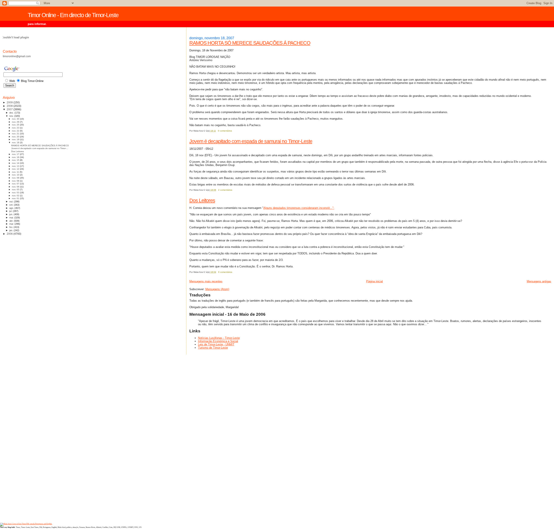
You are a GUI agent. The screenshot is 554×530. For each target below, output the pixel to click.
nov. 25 (16, 125)
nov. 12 (16, 169)
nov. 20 (16, 136)
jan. (11, 230)
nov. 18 (16, 142)
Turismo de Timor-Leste (213, 347)
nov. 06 (16, 186)
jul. (11, 211)
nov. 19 (16, 139)
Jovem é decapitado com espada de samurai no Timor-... (39, 148)
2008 (10, 105)
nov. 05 (16, 189)
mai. (11, 217)
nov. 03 (16, 192)
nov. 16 (16, 157)
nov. (11, 116)
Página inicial (374, 281)
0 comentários (225, 131)
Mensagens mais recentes (205, 281)
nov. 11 (16, 172)
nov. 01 (16, 198)
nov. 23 (16, 128)
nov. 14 (16, 163)
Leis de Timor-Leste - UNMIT (216, 344)
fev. (11, 227)
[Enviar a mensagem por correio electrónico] (233, 190)
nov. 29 (16, 122)
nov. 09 (16, 178)
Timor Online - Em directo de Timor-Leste (73, 15)
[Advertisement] (20, 307)
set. (11, 204)
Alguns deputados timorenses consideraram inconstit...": (298, 208)
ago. (11, 208)
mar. (11, 224)
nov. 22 (16, 131)
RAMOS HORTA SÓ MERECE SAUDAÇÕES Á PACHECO (249, 43)
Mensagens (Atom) (217, 289)
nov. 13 (16, 166)
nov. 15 (16, 160)
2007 (10, 109)
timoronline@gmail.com (17, 56)
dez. (11, 112)
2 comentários (225, 190)
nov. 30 (16, 119)
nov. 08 (16, 181)
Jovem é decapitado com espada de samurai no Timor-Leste (250, 141)
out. (11, 201)
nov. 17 (16, 154)
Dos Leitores (202, 200)
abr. (11, 220)
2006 (10, 233)
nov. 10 (16, 175)
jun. (11, 214)
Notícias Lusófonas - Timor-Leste (219, 338)
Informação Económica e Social (218, 341)
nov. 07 (16, 183)
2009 (10, 102)
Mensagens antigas (539, 281)
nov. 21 (16, 133)
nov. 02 (16, 195)
